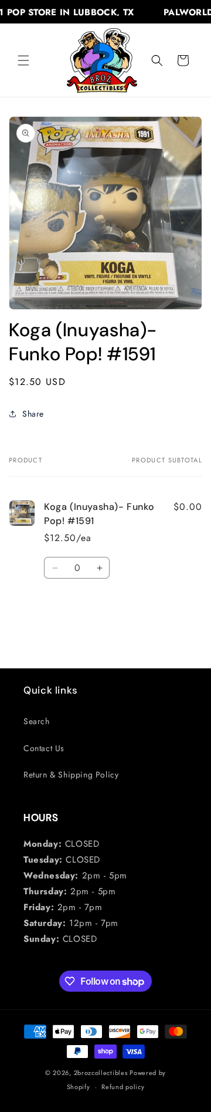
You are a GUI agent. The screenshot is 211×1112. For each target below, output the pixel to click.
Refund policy (122, 1086)
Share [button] (33, 414)
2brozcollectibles (101, 1072)
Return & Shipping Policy (70, 774)
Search (36, 721)
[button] (23, 60)
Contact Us (43, 748)
